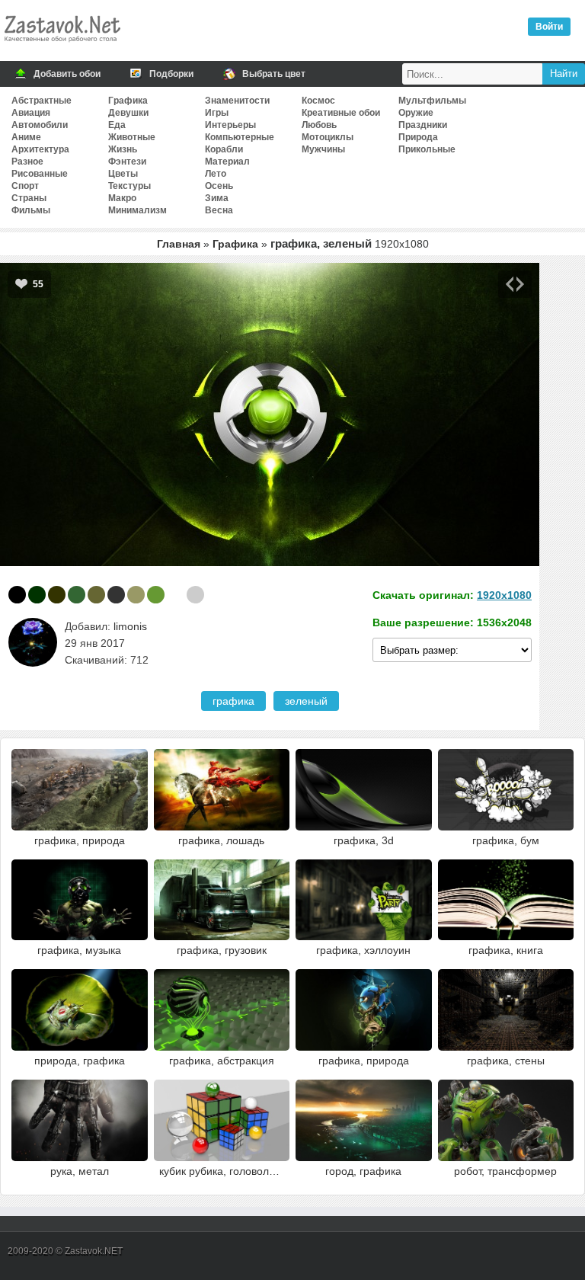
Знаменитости (237, 100)
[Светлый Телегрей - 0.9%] (195, 594)
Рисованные (39, 173)
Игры (217, 112)
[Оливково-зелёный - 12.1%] (57, 594)
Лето (215, 173)
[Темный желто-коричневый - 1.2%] (136, 594)
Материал (227, 161)
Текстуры (129, 186)
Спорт (25, 186)
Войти (549, 26)
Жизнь (122, 149)
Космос (318, 100)
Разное (27, 161)
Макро (122, 198)
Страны (28, 198)
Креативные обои (341, 112)
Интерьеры (230, 125)
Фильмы (30, 210)
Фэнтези (127, 161)
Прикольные (427, 149)
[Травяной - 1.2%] (156, 594)
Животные (131, 137)
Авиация (30, 112)
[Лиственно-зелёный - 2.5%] (76, 594)
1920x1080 (504, 595)
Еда (117, 125)
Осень (219, 186)
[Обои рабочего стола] (61, 45)
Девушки (128, 112)
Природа (418, 137)
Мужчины (323, 149)
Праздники (422, 125)
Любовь (319, 125)
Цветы (123, 173)
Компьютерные (239, 137)
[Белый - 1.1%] (175, 594)
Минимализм (137, 210)
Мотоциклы (327, 137)
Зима (217, 198)
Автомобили (39, 125)
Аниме (26, 137)
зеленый (306, 701)
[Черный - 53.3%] (17, 594)
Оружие (415, 112)
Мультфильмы (432, 100)
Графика (128, 100)
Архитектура (40, 149)
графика (233, 701)
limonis (130, 626)
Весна (219, 210)
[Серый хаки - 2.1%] (96, 594)
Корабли (224, 149)
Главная (178, 244)
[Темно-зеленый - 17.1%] (37, 594)
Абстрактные (41, 100)
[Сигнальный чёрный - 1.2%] (116, 594)
